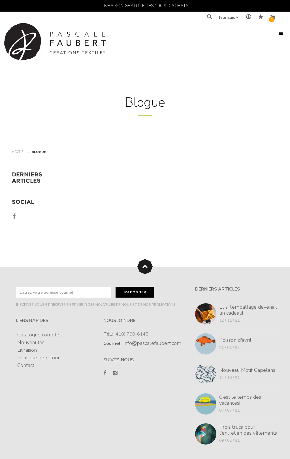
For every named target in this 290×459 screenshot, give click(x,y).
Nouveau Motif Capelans (247, 370)
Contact (25, 365)
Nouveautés (30, 342)
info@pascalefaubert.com (152, 343)
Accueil (19, 152)
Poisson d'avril (235, 340)
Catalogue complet (39, 334)
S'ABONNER (134, 292)
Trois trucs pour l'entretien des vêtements (248, 430)
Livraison (27, 350)
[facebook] (104, 373)
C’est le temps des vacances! (240, 400)
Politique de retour (38, 357)
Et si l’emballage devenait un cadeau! (248, 310)
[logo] (55, 43)
